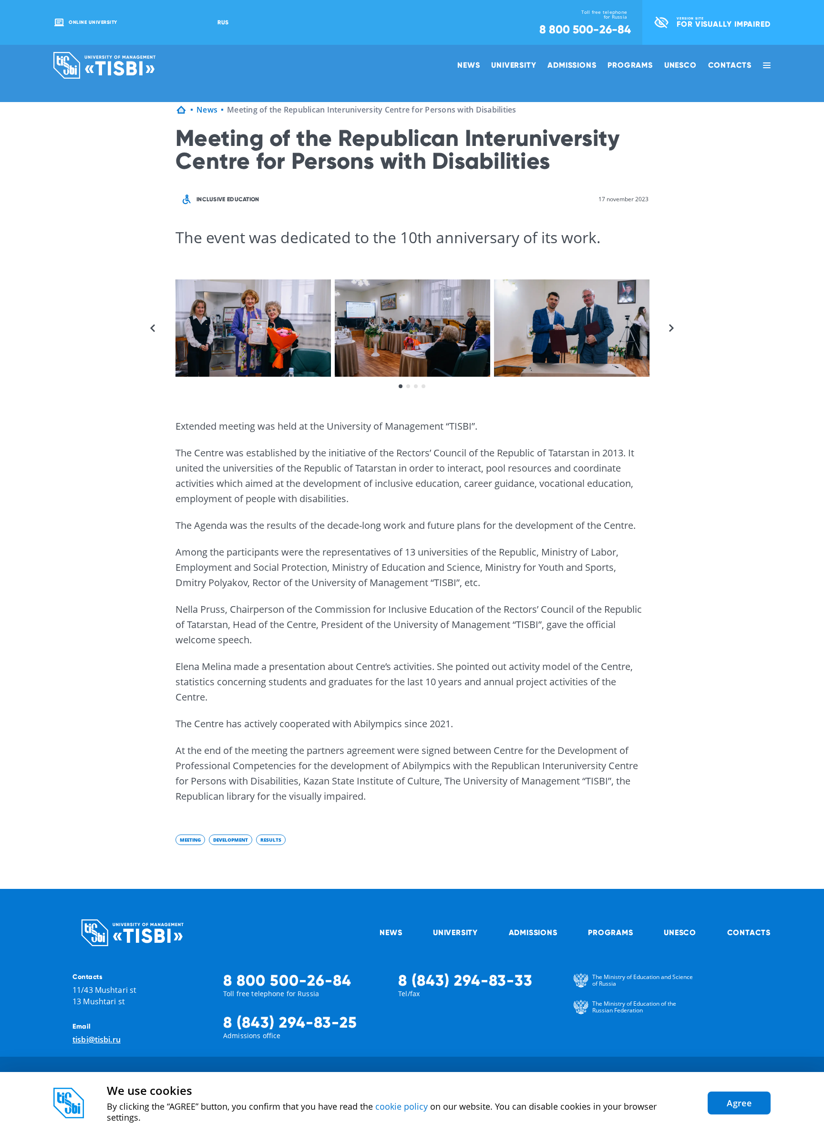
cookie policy (401, 1106)
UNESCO (680, 65)
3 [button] (416, 386)
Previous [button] (152, 328)
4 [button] (423, 386)
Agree (739, 1103)
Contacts (730, 65)
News (468, 65)
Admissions (571, 65)
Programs (630, 65)
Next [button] (671, 328)
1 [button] (400, 386)
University (513, 65)
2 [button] (408, 386)
